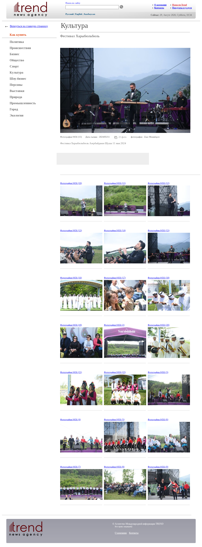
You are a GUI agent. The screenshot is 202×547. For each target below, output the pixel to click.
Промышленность (23, 103)
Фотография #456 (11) (115, 183)
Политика (17, 42)
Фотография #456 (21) (71, 372)
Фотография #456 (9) (158, 467)
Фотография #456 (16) (71, 277)
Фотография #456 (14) (115, 230)
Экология (16, 115)
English (78, 14)
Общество (17, 60)
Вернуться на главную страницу (29, 26)
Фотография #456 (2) (114, 325)
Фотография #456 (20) (158, 325)
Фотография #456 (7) (70, 467)
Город (14, 109)
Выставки (17, 91)
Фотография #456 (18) (158, 277)
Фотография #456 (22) (115, 372)
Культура (16, 72)
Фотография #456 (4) (70, 419)
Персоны (16, 84)
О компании (121, 533)
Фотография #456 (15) (158, 230)
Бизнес (14, 54)
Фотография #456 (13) (71, 230)
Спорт (14, 66)
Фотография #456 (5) (114, 419)
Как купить (18, 34)
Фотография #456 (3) (158, 372)
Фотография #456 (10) (71, 183)
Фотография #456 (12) (158, 183)
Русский (69, 14)
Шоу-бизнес (18, 78)
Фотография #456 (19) (71, 325)
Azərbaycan (89, 14)
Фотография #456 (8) (114, 467)
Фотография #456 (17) (115, 277)
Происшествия (20, 48)
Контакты (133, 533)
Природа (16, 97)
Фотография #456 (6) (158, 419)
